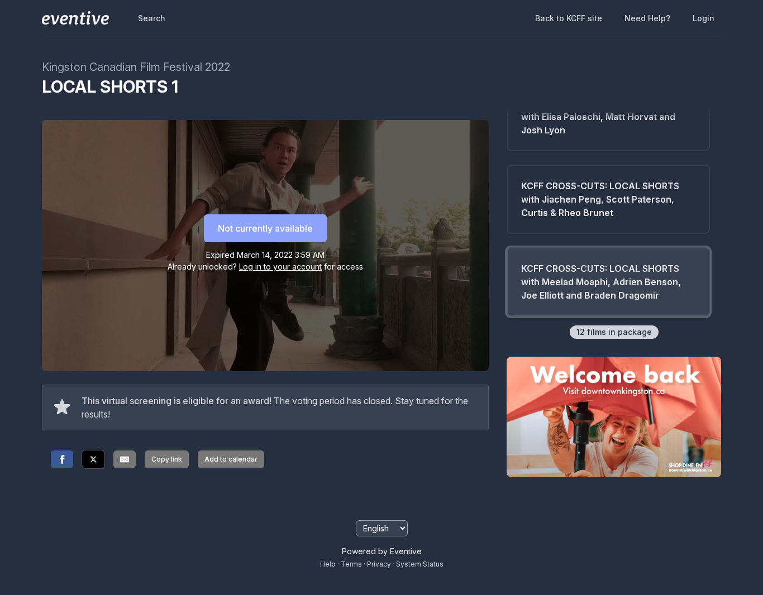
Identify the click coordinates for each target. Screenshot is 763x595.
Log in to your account (280, 266)
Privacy (379, 564)
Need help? (647, 18)
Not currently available (265, 228)
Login (703, 18)
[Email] (124, 459)
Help (328, 564)
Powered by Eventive (382, 551)
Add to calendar (230, 459)
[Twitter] (93, 459)
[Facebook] (62, 459)
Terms (351, 564)
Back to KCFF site (568, 18)
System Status (420, 564)
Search (151, 18)
